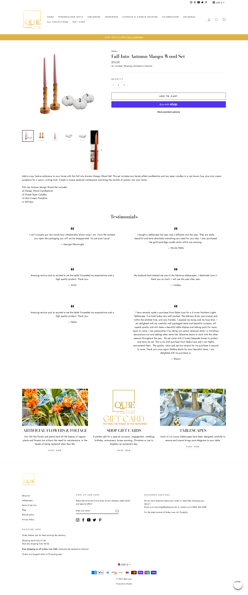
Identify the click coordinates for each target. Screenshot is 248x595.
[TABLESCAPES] (193, 407)
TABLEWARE (94, 17)
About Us (26, 495)
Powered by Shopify (124, 583)
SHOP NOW (55, 450)
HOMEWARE (111, 17)
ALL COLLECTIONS (57, 22)
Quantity (117, 79)
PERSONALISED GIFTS (70, 17)
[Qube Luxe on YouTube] (89, 520)
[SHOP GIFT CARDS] (124, 407)
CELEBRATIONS (170, 17)
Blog (24, 509)
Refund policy (28, 514)
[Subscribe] (117, 511)
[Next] (100, 150)
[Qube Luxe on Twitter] (94, 520)
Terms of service (29, 505)
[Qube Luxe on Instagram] (77, 520)
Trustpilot (184, 512)
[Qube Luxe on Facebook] (83, 520)
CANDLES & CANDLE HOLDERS (140, 17)
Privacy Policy (28, 519)
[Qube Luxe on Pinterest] (100, 520)
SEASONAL (189, 17)
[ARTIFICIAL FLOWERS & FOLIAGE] (55, 407)
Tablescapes (27, 500)
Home (50, 17)
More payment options (168, 111)
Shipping (128, 65)
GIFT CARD (79, 22)
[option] (62, 88)
